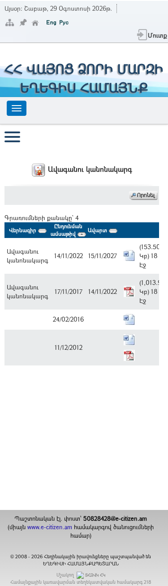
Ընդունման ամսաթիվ (66, 229)
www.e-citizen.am (49, 527)
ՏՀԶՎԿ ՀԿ (95, 575)
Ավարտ (98, 230)
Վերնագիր (23, 230)
